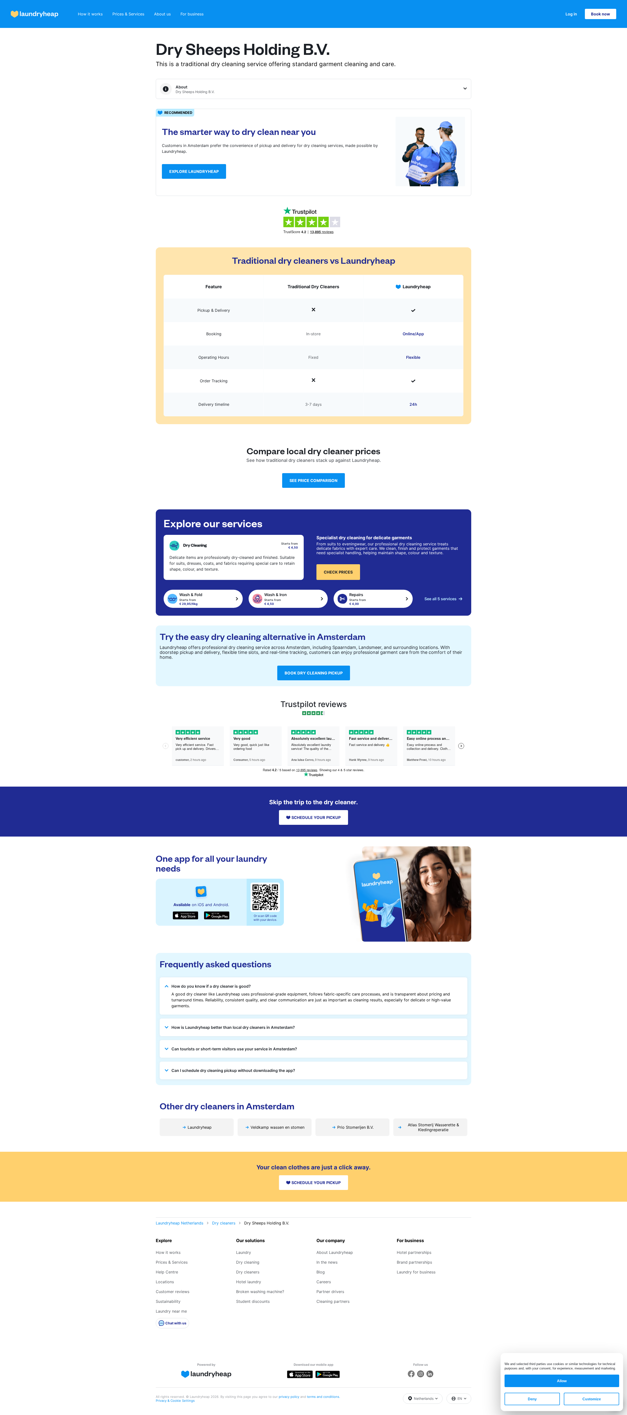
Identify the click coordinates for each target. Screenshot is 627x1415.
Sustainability (168, 1301)
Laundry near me (171, 1311)
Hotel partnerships (414, 1252)
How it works (90, 14)
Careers (323, 1281)
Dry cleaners (223, 1223)
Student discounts (253, 1301)
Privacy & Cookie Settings (175, 1401)
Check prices (338, 572)
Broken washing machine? (260, 1291)
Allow (562, 1381)
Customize (591, 1399)
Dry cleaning (247, 1262)
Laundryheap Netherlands (179, 1223)
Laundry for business (416, 1272)
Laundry (243, 1252)
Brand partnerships (414, 1262)
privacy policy (289, 1397)
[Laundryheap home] (34, 14)
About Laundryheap (334, 1252)
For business (192, 14)
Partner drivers (330, 1291)
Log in (571, 14)
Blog (320, 1272)
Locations (165, 1281)
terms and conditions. (323, 1397)
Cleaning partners (333, 1301)
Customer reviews (172, 1291)
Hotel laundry (248, 1281)
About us (162, 14)
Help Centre (167, 1272)
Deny (532, 1399)
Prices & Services (128, 14)
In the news (327, 1262)
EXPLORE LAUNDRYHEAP (194, 171)
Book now (600, 14)
